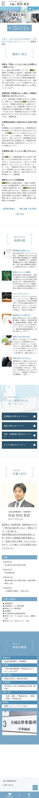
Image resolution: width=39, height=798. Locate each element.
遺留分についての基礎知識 (13, 180)
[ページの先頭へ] (35, 787)
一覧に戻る (19, 214)
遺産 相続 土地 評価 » (28, 209)
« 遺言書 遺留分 (8, 209)
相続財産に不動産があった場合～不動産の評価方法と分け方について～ (19, 94)
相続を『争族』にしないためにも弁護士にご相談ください (19, 65)
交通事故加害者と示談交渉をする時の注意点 (19, 123)
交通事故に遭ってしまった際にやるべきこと (19, 152)
